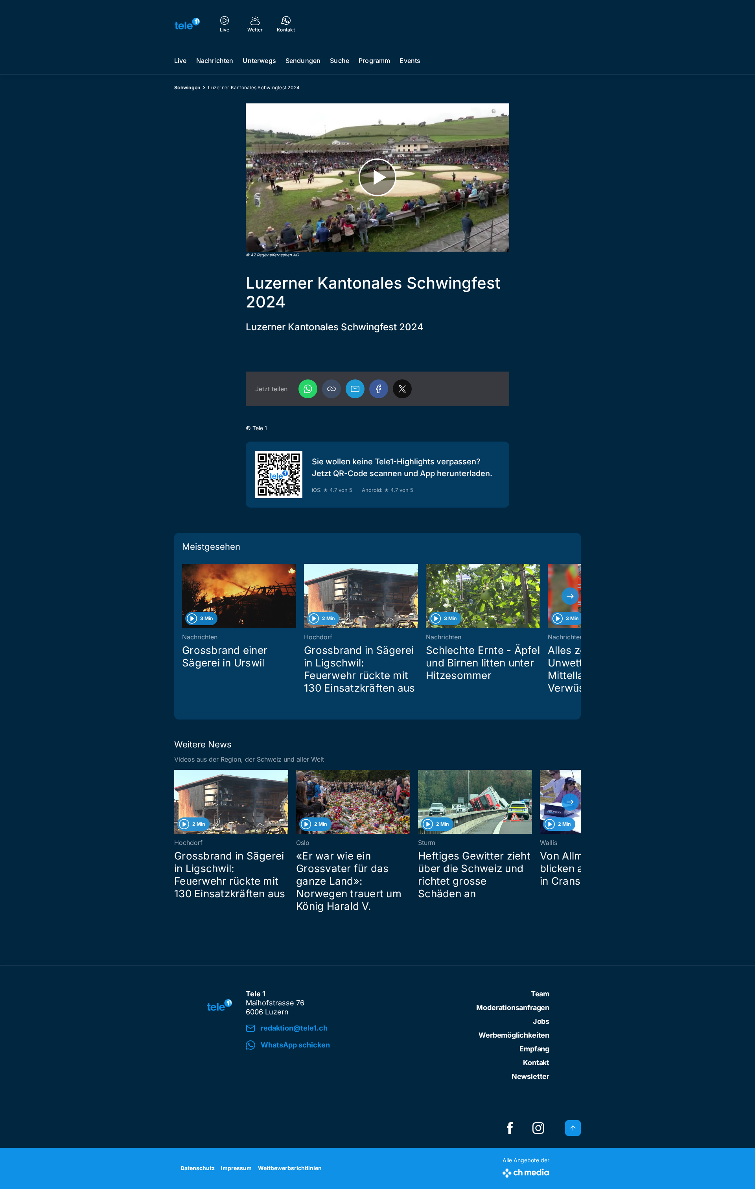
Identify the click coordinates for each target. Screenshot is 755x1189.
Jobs (541, 1021)
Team (540, 994)
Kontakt (536, 1062)
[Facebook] (378, 388)
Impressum (236, 1168)
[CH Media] (526, 1171)
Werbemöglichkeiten (514, 1035)
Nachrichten (215, 60)
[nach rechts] (570, 596)
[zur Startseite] (187, 23)
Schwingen (187, 87)
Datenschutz (197, 1168)
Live (180, 60)
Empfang (534, 1049)
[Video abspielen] (377, 177)
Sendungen (302, 60)
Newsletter (530, 1076)
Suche (339, 60)
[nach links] (184, 596)
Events (410, 60)
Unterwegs (259, 60)
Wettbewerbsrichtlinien (290, 1168)
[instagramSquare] (538, 1128)
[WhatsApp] (307, 388)
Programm (374, 60)
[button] (331, 388)
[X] (402, 388)
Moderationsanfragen (512, 1007)
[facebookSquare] (510, 1128)
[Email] (355, 388)
